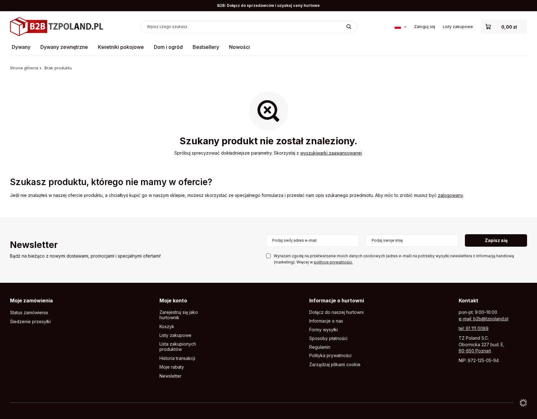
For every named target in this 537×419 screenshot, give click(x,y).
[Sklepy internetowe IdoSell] (523, 403)
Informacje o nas (326, 321)
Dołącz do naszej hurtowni (336, 312)
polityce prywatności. (333, 262)
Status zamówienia (29, 312)
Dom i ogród (168, 47)
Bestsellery (206, 47)
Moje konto (173, 300)
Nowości (239, 47)
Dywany (21, 47)
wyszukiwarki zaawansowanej (331, 153)
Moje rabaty (171, 367)
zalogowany (450, 195)
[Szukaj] (349, 27)
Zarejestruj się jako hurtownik (178, 315)
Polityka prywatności (330, 355)
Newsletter (34, 245)
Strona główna (24, 67)
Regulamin (319, 347)
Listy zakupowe (458, 26)
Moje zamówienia (31, 300)
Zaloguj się (424, 26)
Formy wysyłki (323, 329)
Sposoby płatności (328, 338)
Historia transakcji (177, 358)
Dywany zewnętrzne (64, 47)
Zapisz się (496, 240)
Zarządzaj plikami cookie (334, 364)
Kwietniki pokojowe (121, 47)
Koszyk (166, 326)
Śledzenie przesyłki (30, 321)
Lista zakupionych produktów (177, 347)
